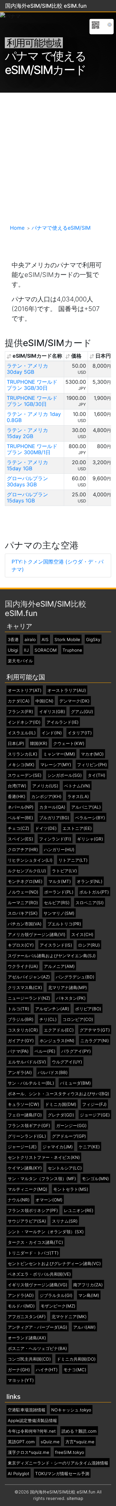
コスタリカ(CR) (23, 1030)
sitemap (75, 1498)
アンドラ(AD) (21, 1295)
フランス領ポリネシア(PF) (33, 1210)
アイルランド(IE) (62, 722)
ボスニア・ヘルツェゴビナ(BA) (37, 1348)
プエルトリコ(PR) (64, 924)
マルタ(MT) (59, 881)
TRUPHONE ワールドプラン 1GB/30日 (32, 401)
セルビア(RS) (57, 903)
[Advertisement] (58, 154)
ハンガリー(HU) (59, 850)
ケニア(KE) (89, 1147)
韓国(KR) (38, 743)
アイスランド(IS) (56, 945)
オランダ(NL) (89, 881)
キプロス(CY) (21, 945)
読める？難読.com (79, 1431)
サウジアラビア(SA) (27, 1221)
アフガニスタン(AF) (27, 1317)
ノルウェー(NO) (23, 892)
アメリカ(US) (45, 786)
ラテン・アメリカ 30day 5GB (27, 369)
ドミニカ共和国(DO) (76, 1359)
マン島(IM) (88, 1295)
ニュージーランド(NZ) (29, 998)
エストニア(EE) (77, 828)
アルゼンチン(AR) (52, 1009)
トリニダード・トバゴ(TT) (33, 1253)
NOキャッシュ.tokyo (71, 1410)
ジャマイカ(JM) (58, 1147)
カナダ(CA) (19, 701)
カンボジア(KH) (46, 796)
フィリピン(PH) (92, 765)
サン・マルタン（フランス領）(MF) (42, 1179)
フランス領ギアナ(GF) (29, 1126)
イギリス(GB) (52, 712)
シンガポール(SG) (64, 775)
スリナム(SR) (65, 1221)
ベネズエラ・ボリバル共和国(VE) (39, 1274)
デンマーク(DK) (74, 701)
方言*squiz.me (79, 1442)
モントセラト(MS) (70, 1189)
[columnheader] (34, 356)
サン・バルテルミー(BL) (31, 1083)
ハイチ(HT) (47, 1370)
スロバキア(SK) (23, 913)
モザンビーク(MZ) (58, 1306)
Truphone (72, 650)
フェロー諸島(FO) (25, 1115)
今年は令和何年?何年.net (32, 1431)
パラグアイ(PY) (76, 1051)
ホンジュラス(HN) (57, 1041)
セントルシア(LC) (65, 1168)
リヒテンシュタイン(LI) (30, 860)
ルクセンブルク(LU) (27, 871)
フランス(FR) (20, 712)
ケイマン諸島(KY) (25, 1168)
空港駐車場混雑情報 (26, 1410)
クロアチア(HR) (23, 850)
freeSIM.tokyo (69, 1452)
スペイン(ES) (20, 839)
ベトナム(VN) (77, 786)
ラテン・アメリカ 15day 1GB (27, 465)
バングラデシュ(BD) (75, 977)
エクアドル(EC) (59, 1030)
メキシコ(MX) (21, 765)
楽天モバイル (20, 661)
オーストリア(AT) (25, 690)
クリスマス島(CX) (25, 988)
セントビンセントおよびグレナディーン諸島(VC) (54, 1264)
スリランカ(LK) (22, 754)
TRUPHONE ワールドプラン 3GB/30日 (32, 385)
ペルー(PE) (44, 1051)
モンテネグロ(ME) (25, 881)
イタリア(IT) (80, 733)
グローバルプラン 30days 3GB (27, 481)
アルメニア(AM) (59, 966)
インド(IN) (52, 733)
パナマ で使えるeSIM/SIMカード (45, 63)
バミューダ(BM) (75, 1083)
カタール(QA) (52, 807)
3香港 (13, 640)
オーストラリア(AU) (66, 690)
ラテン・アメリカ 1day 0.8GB (34, 417)
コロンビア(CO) (78, 1019)
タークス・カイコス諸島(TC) (35, 1242)
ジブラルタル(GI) (56, 1295)
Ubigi (13, 650)
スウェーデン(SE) (25, 775)
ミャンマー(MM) (59, 754)
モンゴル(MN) (95, 1179)
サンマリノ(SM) (59, 913)
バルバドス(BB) (53, 1072)
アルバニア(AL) (86, 807)
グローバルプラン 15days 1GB (27, 497)
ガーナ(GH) (19, 1370)
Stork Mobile (67, 640)
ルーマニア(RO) (23, 903)
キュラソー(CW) (23, 1104)
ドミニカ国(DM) (60, 1104)
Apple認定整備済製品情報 (32, 1421)
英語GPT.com (21, 1442)
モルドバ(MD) (21, 1306)
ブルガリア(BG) (54, 818)
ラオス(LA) (78, 796)
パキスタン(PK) (71, 998)
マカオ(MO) (92, 754)
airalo (30, 640)
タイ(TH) (96, 775)
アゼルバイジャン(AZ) (29, 977)
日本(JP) (16, 743)
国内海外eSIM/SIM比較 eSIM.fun (45, 608)
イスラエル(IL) (22, 733)
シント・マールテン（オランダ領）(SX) (46, 1232)
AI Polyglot (18, 1474)
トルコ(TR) (18, 1009)
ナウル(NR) (19, 1200)
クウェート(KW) (68, 743)
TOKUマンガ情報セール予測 (62, 1474)
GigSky (93, 640)
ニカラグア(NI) (94, 1041)
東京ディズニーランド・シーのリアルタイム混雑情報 (58, 1463)
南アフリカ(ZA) (88, 1285)
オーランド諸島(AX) (27, 1338)
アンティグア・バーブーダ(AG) (37, 1327)
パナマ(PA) (18, 1051)
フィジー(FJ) (94, 1104)
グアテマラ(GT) (95, 1030)
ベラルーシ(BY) (90, 818)
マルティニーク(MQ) (27, 1189)
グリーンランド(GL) (27, 1136)
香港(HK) (16, 796)
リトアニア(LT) (73, 860)
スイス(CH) (82, 934)
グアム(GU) (82, 712)
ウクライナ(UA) (23, 966)
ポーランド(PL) (58, 892)
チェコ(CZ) (18, 828)
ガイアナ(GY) (21, 1041)
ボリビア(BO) (88, 1009)
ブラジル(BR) (21, 1019)
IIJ (26, 650)
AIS (45, 640)
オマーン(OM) (49, 1200)
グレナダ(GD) (61, 1115)
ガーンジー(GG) (71, 1126)
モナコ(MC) (74, 1370)
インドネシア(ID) (24, 722)
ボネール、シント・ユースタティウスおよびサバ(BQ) (58, 1094)
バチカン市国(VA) (25, 924)
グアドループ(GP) (69, 1136)
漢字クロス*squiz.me (28, 1452)
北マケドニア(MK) (69, 1317)
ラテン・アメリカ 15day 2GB (27, 433)
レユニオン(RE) (78, 1210)
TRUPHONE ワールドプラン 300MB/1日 (32, 449)
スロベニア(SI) (89, 903)
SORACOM (45, 650)
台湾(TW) (17, 786)
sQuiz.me (50, 1442)
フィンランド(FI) (55, 839)
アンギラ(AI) (20, 1072)
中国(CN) (44, 701)
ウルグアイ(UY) (67, 1062)
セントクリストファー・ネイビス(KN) (44, 1157)
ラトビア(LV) (64, 871)
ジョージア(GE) (95, 1115)
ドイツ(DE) (46, 828)
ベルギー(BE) (20, 818)
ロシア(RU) (89, 945)
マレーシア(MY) (55, 765)
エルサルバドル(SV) (27, 1062)
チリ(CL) (48, 1019)
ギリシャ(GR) (90, 839)
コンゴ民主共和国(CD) (29, 1359)
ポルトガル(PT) (94, 892)
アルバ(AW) (84, 1327)
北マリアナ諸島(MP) (67, 988)
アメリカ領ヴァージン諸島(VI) (36, 934)
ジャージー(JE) (22, 1147)
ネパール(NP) (21, 807)
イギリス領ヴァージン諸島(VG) (37, 1285)
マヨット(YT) (21, 1380)
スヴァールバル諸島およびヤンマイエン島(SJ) (52, 956)
